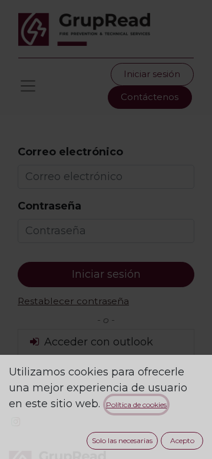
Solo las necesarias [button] (122, 440)
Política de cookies (136, 404)
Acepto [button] (182, 440)
